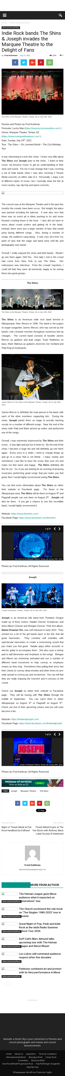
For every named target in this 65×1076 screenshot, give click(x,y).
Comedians (23, 1060)
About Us (19, 1054)
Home (4, 22)
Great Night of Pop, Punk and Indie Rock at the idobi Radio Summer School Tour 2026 (39, 927)
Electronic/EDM (37, 1060)
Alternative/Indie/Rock (11, 28)
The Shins (44, 791)
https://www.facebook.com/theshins (37, 517)
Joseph (14, 791)
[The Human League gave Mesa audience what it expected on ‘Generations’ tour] (9, 897)
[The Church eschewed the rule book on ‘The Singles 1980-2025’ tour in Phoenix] (9, 912)
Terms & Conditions (47, 1054)
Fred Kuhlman (11, 55)
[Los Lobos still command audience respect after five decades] (9, 957)
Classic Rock (50, 1057)
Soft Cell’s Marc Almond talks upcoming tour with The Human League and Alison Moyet (38, 942)
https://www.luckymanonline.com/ (42, 128)
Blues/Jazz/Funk (35, 1057)
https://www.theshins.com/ (24, 513)
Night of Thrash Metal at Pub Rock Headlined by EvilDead (16, 829)
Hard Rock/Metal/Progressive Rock (17, 1063)
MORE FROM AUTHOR (44, 884)
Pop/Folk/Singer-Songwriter (48, 1063)
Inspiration (31, 1054)
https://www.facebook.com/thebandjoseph (40, 723)
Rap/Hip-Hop (32, 1067)
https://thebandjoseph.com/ (25, 719)
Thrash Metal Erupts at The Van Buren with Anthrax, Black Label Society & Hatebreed (47, 830)
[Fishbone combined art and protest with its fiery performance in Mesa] (9, 972)
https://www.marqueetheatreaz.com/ (21, 136)
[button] (60, 15)
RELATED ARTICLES (14, 884)
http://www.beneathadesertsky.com (32, 869)
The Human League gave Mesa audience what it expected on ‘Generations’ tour (37, 897)
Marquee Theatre (28, 791)
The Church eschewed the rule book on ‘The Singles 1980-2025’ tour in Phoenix (41, 912)
